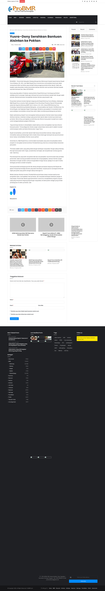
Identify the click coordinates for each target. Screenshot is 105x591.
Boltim (11, 371)
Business (10, 375)
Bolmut (11, 366)
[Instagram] (89, 1)
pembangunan (69, 342)
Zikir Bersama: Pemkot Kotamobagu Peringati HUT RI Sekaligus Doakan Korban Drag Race (76, 101)
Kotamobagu (13, 373)
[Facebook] (82, 1)
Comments (92, 29)
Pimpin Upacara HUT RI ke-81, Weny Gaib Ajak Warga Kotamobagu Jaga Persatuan (89, 120)
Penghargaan (63, 345)
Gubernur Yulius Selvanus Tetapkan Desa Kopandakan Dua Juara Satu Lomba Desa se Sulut (88, 66)
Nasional (43, 17)
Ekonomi (21, 17)
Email (11, 305)
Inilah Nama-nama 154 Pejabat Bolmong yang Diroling (87, 50)
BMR (15, 17)
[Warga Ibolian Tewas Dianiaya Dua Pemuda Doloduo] (75, 58)
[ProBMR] (22, 9)
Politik (66, 17)
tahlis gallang (62, 348)
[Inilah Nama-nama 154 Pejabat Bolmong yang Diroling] (75, 51)
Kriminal (28, 17)
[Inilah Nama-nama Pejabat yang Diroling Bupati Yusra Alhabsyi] (75, 44)
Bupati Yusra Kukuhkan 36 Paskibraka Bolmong (55, 260)
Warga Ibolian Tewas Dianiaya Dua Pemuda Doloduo (87, 58)
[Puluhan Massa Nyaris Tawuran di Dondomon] (75, 37)
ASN (64, 337)
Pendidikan (58, 17)
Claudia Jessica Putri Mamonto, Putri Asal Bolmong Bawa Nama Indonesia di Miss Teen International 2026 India (17, 263)
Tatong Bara (69, 348)
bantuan (69, 337)
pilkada (69, 345)
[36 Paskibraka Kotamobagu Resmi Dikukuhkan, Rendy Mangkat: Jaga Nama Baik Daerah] (48, 458)
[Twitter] (85, 1)
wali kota (66, 350)
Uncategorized (12, 402)
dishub (55, 340)
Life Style (10, 385)
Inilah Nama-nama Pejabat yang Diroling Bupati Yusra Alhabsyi (87, 43)
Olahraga (50, 17)
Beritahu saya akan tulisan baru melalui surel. (22, 314)
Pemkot (56, 345)
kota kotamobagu (68, 340)
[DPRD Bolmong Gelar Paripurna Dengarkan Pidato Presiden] (41, 338)
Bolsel (11, 368)
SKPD (55, 348)
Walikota (60, 350)
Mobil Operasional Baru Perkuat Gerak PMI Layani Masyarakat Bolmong (36, 261)
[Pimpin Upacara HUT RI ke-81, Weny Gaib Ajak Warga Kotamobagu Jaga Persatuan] (89, 112)
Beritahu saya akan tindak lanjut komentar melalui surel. (25, 311)
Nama (12, 299)
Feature (10, 380)
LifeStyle (35, 17)
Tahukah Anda (12, 399)
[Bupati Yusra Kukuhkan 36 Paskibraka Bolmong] (56, 254)
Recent (82, 29)
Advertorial (73, 17)
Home (10, 17)
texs (55, 350)
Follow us (79, 333)
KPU (63, 342)
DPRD (60, 340)
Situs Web (40, 305)
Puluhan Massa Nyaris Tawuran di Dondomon (87, 35)
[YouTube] (87, 1)
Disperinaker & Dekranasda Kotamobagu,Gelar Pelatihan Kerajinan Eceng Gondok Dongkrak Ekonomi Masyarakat (76, 231)
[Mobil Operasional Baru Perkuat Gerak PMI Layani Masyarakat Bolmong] (37, 254)
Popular (73, 29)
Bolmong (20, 30)
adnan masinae (57, 337)
